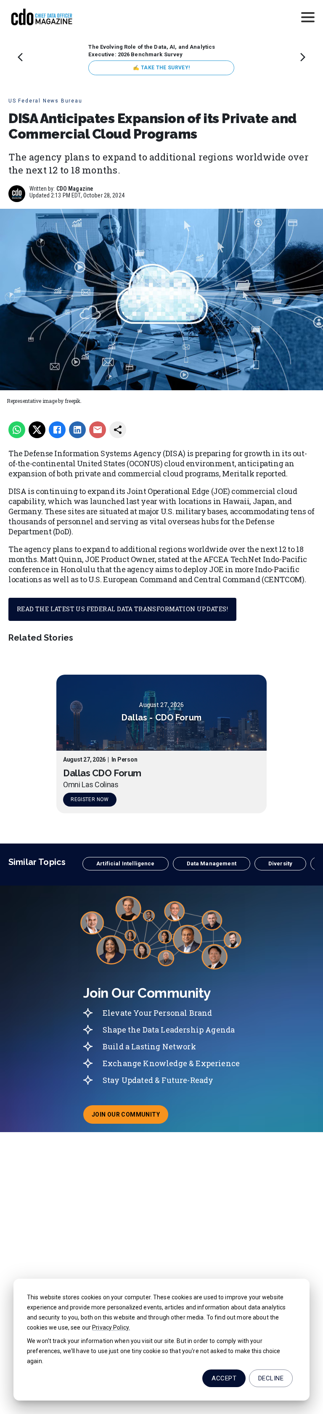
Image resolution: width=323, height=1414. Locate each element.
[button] (125, 863)
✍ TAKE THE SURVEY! (161, 68)
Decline (270, 1378)
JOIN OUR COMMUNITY (130, 1117)
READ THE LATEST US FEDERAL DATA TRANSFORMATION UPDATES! (122, 609)
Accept (224, 1378)
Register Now (90, 799)
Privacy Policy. (111, 1327)
